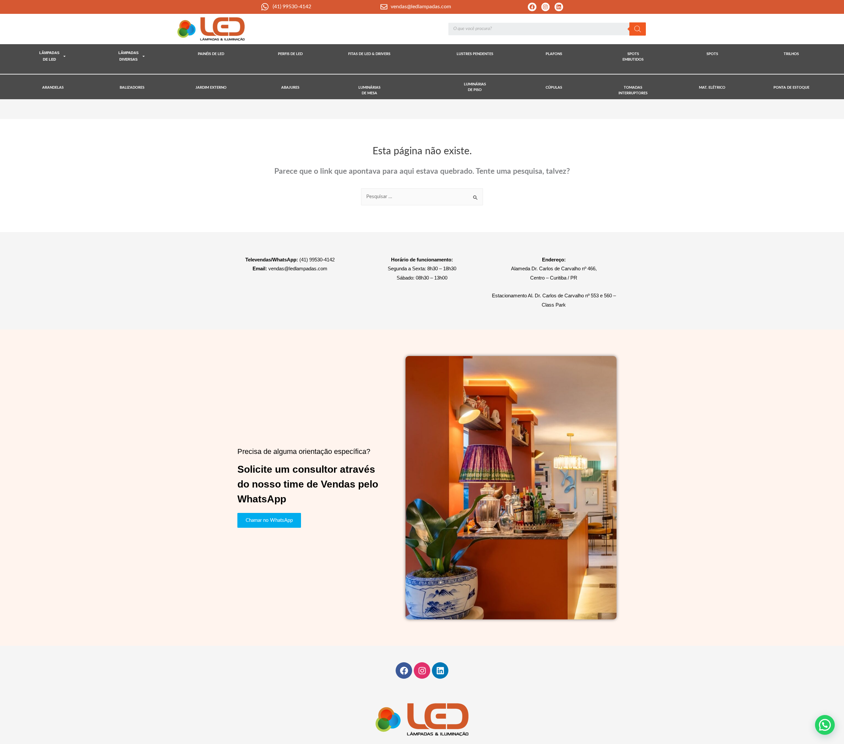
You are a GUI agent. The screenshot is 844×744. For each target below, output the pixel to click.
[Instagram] (545, 7)
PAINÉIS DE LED (211, 54)
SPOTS (712, 54)
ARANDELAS (53, 87)
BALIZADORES (132, 87)
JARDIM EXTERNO (211, 87)
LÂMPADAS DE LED (49, 56)
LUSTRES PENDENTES (475, 54)
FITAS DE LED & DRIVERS (369, 54)
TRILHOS (791, 54)
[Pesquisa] (637, 29)
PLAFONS (554, 54)
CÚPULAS (554, 87)
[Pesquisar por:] (422, 196)
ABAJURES (290, 87)
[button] (825, 725)
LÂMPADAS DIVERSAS (128, 56)
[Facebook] (532, 7)
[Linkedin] (559, 7)
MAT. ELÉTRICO (712, 87)
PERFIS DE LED (290, 54)
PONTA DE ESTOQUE (791, 87)
